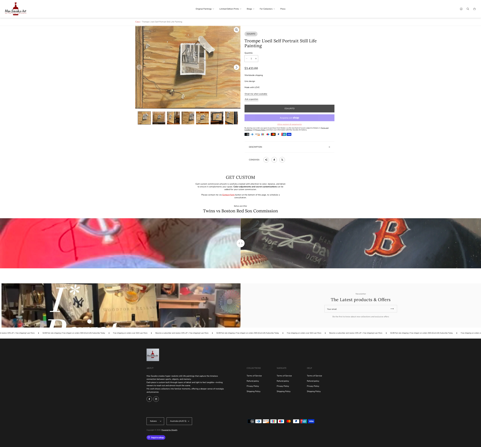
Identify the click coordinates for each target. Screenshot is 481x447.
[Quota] (266, 160)
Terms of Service (254, 375)
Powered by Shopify (169, 430)
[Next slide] (236, 67)
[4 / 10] (187, 117)
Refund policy (253, 381)
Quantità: (249, 53)
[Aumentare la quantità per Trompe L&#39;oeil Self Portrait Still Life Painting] (256, 58)
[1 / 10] (144, 117)
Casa (137, 21)
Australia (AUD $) (178, 421)
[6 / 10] (216, 117)
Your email (332, 309)
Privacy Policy (253, 386)
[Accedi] (461, 9)
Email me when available (256, 94)
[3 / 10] (173, 117)
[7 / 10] (231, 117)
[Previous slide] (139, 67)
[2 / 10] (158, 117)
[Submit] (393, 308)
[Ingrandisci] (236, 30)
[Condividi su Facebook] (274, 160)
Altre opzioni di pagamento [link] (289, 124)
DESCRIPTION (255, 147)
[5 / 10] (202, 117)
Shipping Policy (253, 391)
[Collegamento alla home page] (153, 355)
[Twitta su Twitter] (282, 160)
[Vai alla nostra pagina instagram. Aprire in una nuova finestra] (156, 399)
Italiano (153, 421)
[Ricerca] (468, 9)
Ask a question (251, 99)
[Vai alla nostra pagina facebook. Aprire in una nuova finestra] (149, 399)
